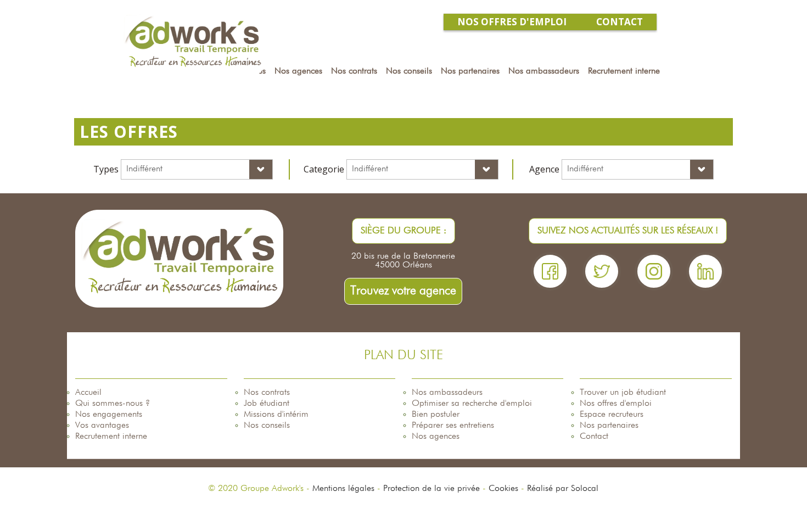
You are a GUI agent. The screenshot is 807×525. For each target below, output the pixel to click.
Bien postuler (435, 414)
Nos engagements (108, 414)
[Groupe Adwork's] (193, 42)
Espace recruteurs (611, 414)
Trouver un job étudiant (623, 392)
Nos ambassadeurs (447, 392)
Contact (594, 436)
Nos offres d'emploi (616, 403)
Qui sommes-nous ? (112, 403)
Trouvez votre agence (403, 291)
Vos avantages (102, 425)
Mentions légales (343, 488)
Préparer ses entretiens (453, 425)
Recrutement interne (111, 436)
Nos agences (435, 436)
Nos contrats (267, 392)
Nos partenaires (609, 425)
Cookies (503, 488)
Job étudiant (266, 403)
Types (106, 169)
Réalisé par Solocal (562, 488)
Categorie (324, 169)
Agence (544, 169)
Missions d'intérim (276, 414)
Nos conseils (267, 425)
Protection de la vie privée (431, 488)
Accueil (88, 392)
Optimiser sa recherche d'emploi (472, 403)
